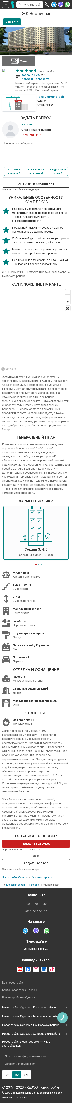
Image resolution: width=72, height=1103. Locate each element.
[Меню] (5, 4)
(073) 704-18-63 (32, 135)
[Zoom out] (67, 296)
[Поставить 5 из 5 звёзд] (36, 71)
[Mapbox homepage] (8, 369)
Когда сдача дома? (58, 171)
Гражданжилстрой (50, 96)
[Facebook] (28, 969)
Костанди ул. (30, 75)
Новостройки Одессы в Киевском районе (29, 1007)
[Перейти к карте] (8, 75)
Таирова (34, 884)
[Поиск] (19, 4)
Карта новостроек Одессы (19, 990)
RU (17, 1074)
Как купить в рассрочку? (36, 171)
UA (8, 1074)
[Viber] (60, 5)
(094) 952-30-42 (36, 911)
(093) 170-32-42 (36, 904)
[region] (36, 330)
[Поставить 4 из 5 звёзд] (31, 71)
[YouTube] (20, 969)
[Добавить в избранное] (67, 32)
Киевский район (15, 884)
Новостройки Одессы (15, 877)
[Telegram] (54, 5)
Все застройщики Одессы (18, 997)
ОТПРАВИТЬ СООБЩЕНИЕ (36, 183)
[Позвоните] (47, 4)
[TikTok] (52, 969)
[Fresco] (12, 4)
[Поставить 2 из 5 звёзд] (22, 71)
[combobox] (33, 4)
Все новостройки (42, 877)
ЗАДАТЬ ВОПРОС (36, 863)
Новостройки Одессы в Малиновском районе (31, 1016)
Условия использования (20, 1063)
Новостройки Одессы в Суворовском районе (31, 1033)
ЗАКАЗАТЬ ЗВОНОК (36, 843)
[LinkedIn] (44, 969)
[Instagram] (36, 969)
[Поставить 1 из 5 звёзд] (17, 71)
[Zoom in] (67, 291)
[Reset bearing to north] (67, 301)
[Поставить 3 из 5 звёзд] (26, 71)
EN (26, 1074)
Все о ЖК (12, 21)
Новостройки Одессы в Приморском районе (30, 1025)
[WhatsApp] (67, 5)
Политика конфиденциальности (25, 1056)
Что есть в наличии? (14, 171)
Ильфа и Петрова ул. (35, 79)
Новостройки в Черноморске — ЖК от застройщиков (27, 1043)
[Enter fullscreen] (67, 308)
